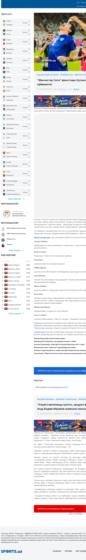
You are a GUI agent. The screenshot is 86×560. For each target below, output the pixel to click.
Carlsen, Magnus (12, 265)
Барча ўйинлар (14, 199)
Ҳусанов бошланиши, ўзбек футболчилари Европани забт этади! (59, 344)
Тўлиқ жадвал (14, 250)
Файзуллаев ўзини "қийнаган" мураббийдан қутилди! (55, 347)
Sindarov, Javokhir (13, 277)
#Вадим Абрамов (45, 399)
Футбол (76, 89)
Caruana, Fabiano (12, 273)
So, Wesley (10, 289)
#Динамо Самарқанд (66, 399)
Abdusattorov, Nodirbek (15, 285)
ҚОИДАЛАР (57, 551)
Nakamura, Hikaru (12, 269)
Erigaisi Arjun (11, 297)
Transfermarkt (39, 332)
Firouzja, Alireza (12, 309)
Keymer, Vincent (12, 281)
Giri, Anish (10, 293)
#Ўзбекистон (66, 75)
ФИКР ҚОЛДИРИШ (75, 514)
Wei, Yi (9, 301)
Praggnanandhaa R (13, 305)
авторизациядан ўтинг (59, 387)
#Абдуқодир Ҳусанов (48, 75)
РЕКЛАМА (68, 551)
